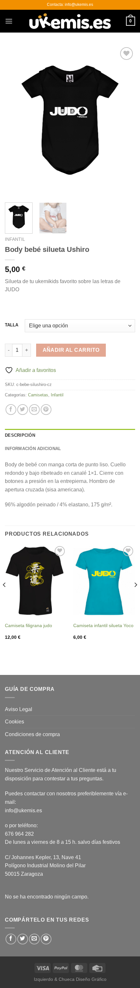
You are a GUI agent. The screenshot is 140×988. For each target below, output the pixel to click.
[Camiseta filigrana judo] (36, 581)
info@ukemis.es (23, 810)
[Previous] (15, 121)
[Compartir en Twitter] (22, 409)
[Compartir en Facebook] (11, 409)
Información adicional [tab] (33, 448)
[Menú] (9, 21)
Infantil (15, 239)
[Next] (124, 121)
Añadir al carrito (71, 350)
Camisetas (38, 394)
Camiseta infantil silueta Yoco (103, 625)
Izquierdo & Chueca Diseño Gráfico (70, 979)
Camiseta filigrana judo (28, 625)
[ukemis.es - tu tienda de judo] (70, 21)
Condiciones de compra (32, 734)
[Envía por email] (34, 409)
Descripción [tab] (20, 435)
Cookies (14, 721)
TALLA (11, 325)
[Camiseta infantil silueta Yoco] (104, 581)
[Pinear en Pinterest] (46, 409)
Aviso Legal (18, 709)
